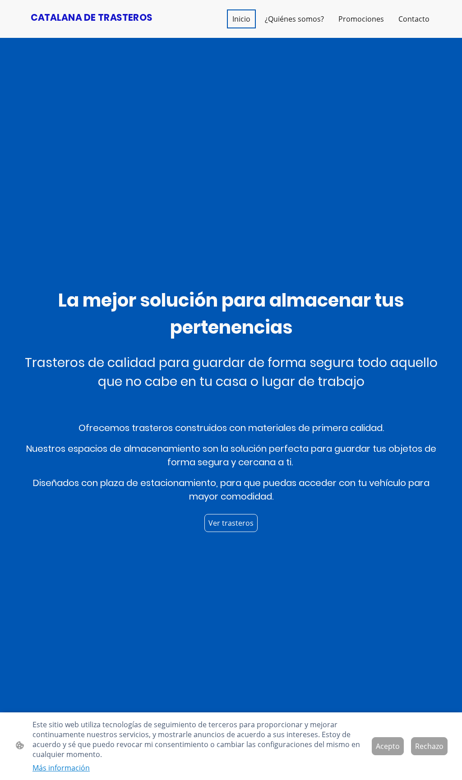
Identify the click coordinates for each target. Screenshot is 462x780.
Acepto (388, 746)
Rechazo (429, 746)
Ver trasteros (231, 523)
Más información (61, 768)
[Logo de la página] (91, 30)
